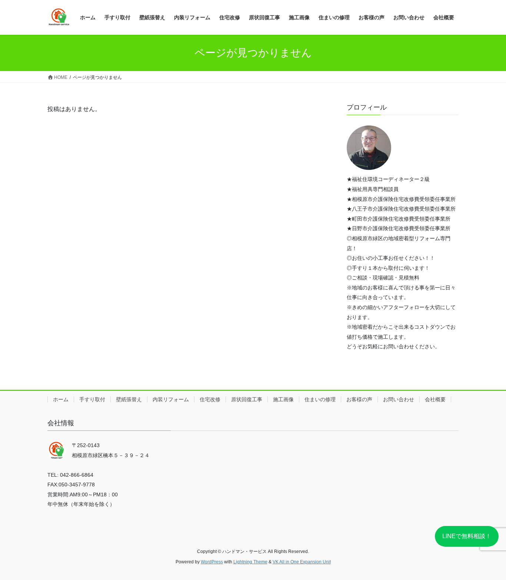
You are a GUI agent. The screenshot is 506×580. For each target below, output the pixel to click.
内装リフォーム (171, 399)
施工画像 (283, 399)
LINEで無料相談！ (466, 536)
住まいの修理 (320, 399)
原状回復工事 (246, 399)
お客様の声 (359, 399)
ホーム (61, 399)
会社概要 (435, 399)
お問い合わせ (398, 399)
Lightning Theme (250, 561)
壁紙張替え (129, 399)
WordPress (212, 561)
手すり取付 (92, 399)
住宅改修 (210, 399)
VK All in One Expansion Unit (302, 561)
